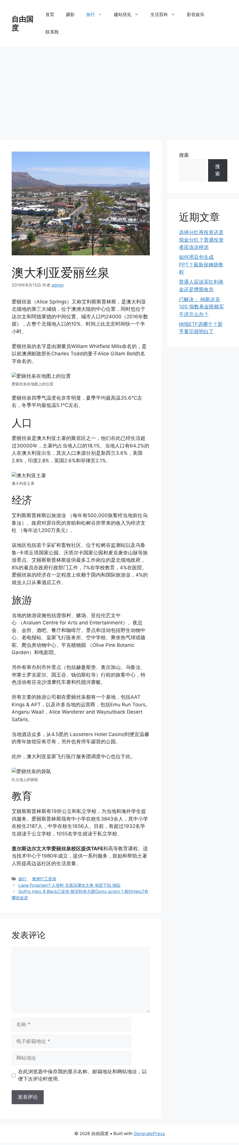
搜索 (184, 155)
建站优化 (122, 14)
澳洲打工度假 (44, 878)
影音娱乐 (195, 14)
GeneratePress (149, 1133)
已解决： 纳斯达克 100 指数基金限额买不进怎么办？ (201, 306)
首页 (49, 14)
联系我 (52, 32)
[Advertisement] (119, 90)
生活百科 (159, 14)
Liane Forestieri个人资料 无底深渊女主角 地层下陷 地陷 (69, 885)
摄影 (70, 14)
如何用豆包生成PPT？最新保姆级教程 (201, 264)
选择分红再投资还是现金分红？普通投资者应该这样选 (201, 239)
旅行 (90, 14)
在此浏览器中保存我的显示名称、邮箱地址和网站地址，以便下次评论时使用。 (82, 1075)
